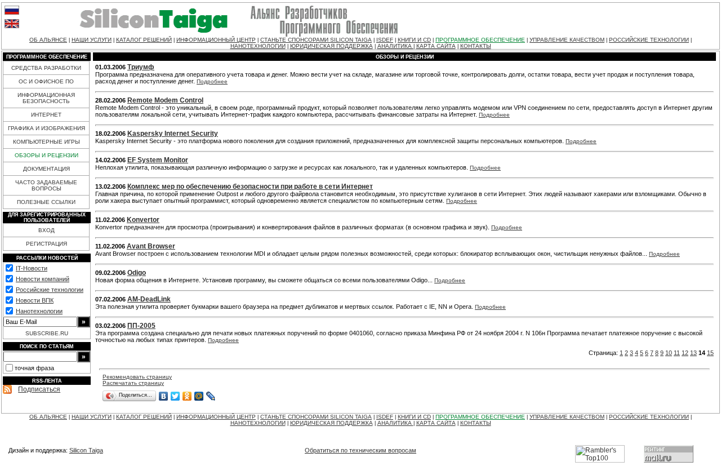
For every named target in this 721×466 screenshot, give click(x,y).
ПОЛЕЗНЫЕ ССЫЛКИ (46, 202)
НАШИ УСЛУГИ (92, 40)
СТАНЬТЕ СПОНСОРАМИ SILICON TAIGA (316, 40)
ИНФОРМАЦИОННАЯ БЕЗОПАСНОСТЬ (46, 98)
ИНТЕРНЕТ (46, 115)
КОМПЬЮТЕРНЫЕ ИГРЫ (46, 142)
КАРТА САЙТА (436, 46)
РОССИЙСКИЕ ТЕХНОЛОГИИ (649, 40)
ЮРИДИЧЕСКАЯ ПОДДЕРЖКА (331, 46)
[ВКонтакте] (164, 396)
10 (668, 352)
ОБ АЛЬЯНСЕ (48, 40)
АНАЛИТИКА (395, 46)
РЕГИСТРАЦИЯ (46, 244)
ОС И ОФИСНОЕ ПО (46, 81)
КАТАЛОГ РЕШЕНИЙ (144, 40)
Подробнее (212, 81)
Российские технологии (49, 289)
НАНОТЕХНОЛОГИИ (258, 46)
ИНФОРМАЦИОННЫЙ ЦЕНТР (216, 40)
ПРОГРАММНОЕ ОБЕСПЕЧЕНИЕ (480, 40)
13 (693, 352)
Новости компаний (42, 279)
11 (677, 352)
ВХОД (46, 230)
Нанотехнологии (39, 311)
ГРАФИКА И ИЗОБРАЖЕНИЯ (46, 128)
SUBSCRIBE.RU (46, 333)
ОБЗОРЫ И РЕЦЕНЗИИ (46, 155)
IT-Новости (31, 268)
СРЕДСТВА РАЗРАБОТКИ (46, 68)
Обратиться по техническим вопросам (360, 450)
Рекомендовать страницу (137, 377)
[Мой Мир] (199, 396)
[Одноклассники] (187, 396)
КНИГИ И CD (414, 40)
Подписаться (39, 389)
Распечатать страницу (133, 383)
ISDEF (384, 40)
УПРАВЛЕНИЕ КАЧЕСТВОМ (566, 40)
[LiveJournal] (211, 396)
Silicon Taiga (86, 450)
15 (710, 352)
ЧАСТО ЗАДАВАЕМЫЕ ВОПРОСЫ (46, 185)
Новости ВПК (35, 300)
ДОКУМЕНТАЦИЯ (46, 169)
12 (685, 352)
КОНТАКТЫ (475, 46)
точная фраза (34, 368)
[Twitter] (175, 396)
